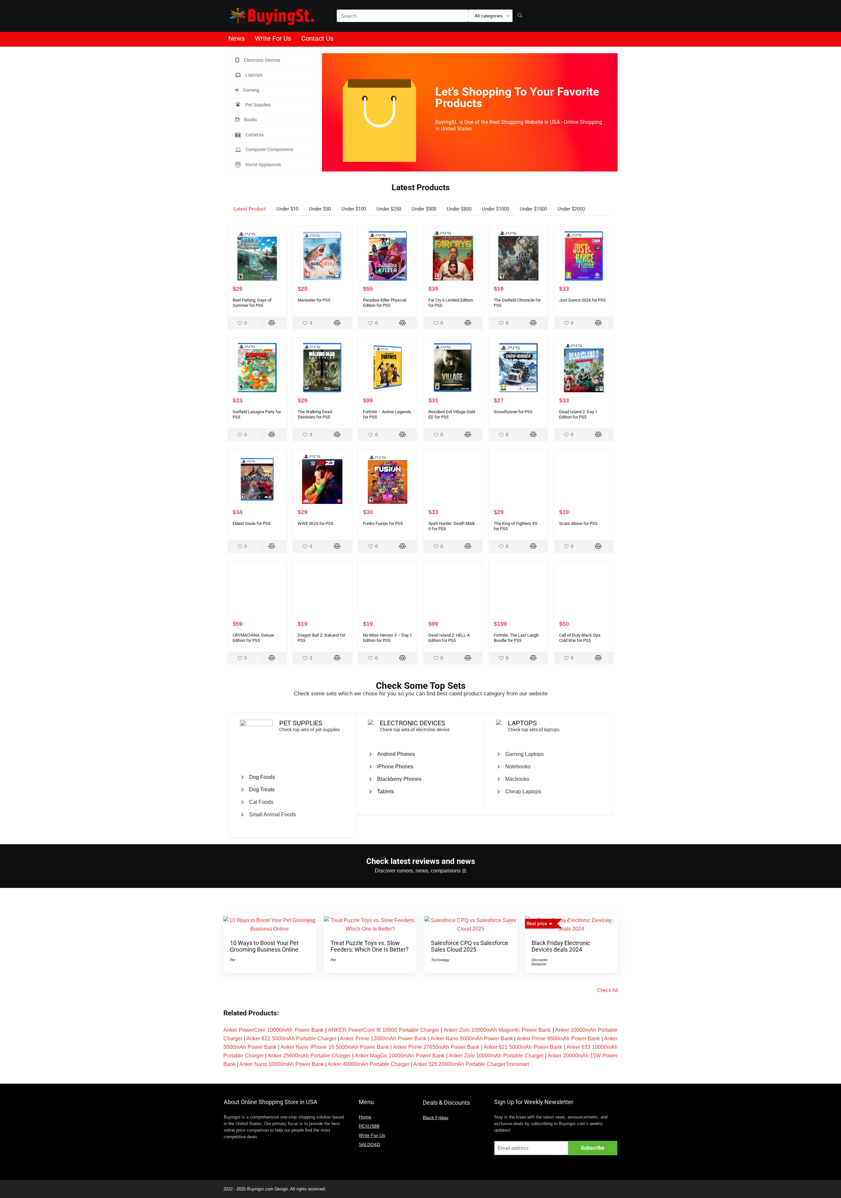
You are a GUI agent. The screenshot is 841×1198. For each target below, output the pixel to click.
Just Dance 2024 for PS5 (582, 300)
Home (365, 1116)
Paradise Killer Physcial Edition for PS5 (384, 303)
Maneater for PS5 (314, 300)
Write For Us (273, 38)
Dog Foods (262, 777)
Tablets (385, 791)
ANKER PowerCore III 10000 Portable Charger (383, 1030)
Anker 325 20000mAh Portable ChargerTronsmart (471, 1064)
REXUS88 (369, 1126)
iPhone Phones (395, 766)
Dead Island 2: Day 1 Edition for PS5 (578, 414)
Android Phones (396, 754)
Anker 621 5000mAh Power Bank (523, 1047)
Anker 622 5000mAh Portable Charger (291, 1038)
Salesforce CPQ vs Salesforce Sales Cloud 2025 (469, 946)
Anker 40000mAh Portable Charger (369, 1064)
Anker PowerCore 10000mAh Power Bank (273, 1030)
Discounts (540, 960)
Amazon (539, 964)
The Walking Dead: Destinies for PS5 (315, 414)
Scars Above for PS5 (578, 523)
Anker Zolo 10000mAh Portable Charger (496, 1055)
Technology (440, 960)
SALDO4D (369, 1144)
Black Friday (435, 1117)
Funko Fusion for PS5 (383, 523)
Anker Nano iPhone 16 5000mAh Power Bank (335, 1047)
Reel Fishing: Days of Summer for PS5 (252, 303)
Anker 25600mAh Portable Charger (309, 1055)
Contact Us (317, 38)
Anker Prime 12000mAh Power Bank (383, 1038)
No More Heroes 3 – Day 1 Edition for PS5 (387, 638)
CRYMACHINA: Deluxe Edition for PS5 (253, 638)
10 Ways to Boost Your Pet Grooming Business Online (264, 946)
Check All (607, 990)
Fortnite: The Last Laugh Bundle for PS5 (516, 638)
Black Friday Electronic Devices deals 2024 (561, 946)
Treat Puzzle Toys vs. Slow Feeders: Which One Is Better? (369, 946)
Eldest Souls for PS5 (251, 523)
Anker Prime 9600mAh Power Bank (558, 1038)
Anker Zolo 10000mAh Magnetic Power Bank (497, 1030)
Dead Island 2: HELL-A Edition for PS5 (449, 638)
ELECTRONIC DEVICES (412, 723)
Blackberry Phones (399, 779)
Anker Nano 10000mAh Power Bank (281, 1064)
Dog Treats (262, 789)
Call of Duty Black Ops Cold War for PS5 (580, 638)
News (236, 38)
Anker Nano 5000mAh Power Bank (471, 1038)
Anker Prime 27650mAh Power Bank (436, 1047)
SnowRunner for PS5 (513, 411)
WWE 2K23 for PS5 (315, 523)
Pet (232, 960)
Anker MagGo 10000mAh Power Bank (400, 1055)
